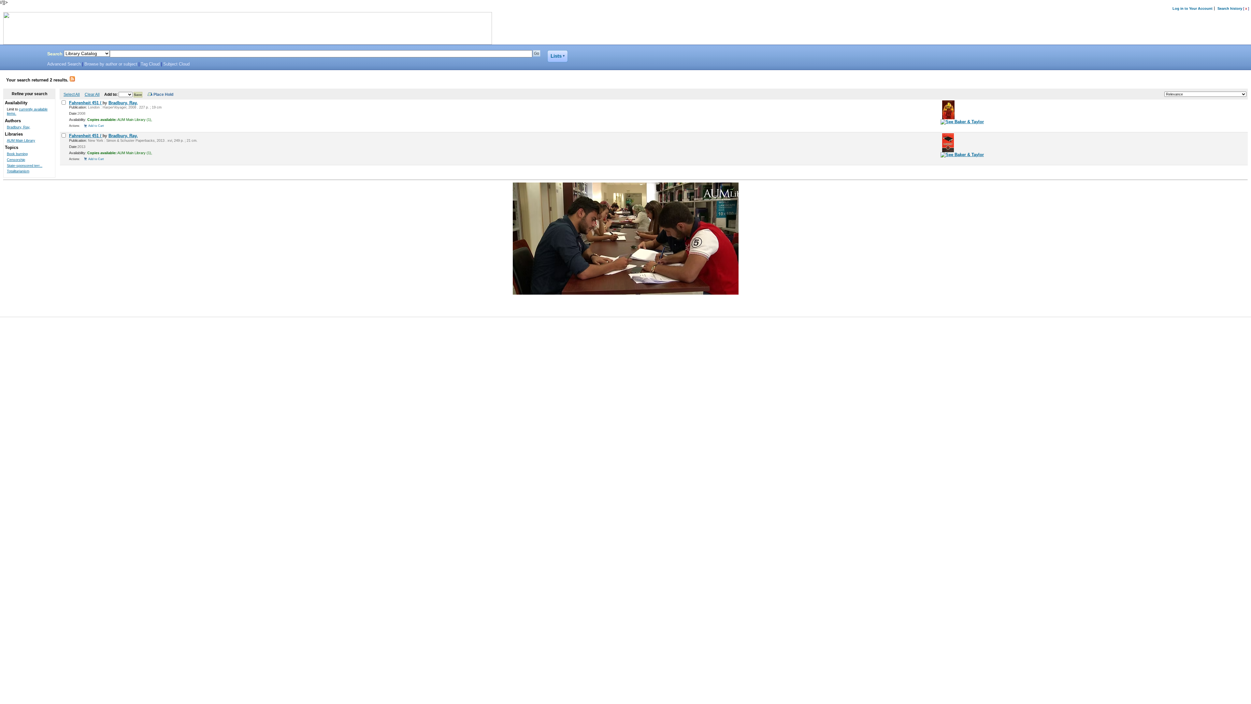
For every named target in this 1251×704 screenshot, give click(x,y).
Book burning (17, 154)
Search (55, 53)
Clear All (92, 94)
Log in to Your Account (1192, 8)
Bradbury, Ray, (123, 102)
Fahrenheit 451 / (86, 102)
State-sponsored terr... (24, 166)
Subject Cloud (176, 64)
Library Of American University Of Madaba (21, 54)
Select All (72, 94)
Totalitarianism (18, 171)
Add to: (111, 94)
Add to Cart (96, 125)
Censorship (16, 160)
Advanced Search (64, 64)
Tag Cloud (150, 64)
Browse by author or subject (110, 64)
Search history (1229, 8)
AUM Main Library (21, 140)
